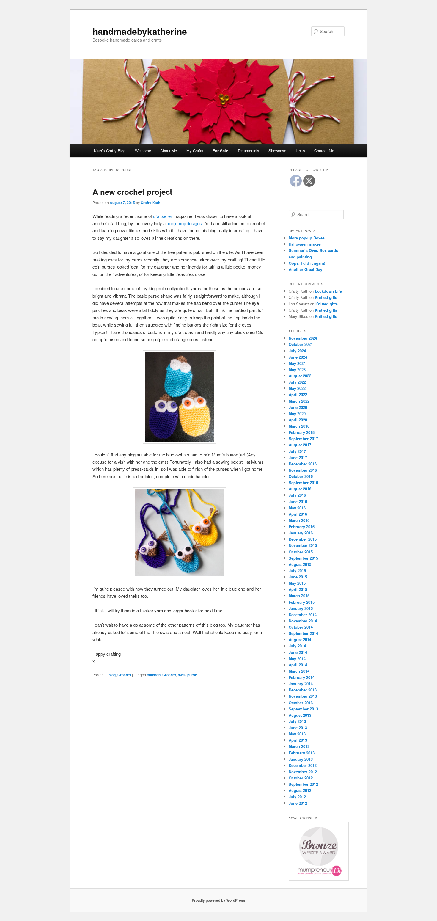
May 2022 (297, 388)
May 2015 (297, 583)
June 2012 (298, 803)
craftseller (162, 216)
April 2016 (298, 514)
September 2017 (303, 438)
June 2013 (298, 727)
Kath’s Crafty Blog (109, 150)
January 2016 (301, 533)
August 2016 (300, 489)
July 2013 (297, 721)
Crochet (124, 674)
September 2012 (303, 784)
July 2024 (297, 351)
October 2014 (301, 627)
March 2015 (299, 595)
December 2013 (303, 690)
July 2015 (297, 570)
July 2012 (297, 796)
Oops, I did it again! (307, 263)
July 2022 (297, 382)
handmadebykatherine (139, 31)
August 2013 (300, 715)
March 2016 (299, 520)
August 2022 (300, 376)
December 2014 (303, 614)
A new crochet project (132, 191)
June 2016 (298, 501)
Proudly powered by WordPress (218, 900)
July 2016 (297, 495)
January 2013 (301, 759)
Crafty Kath (150, 202)
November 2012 (303, 771)
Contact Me (324, 150)
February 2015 (302, 602)
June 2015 (298, 577)
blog (112, 674)
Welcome (143, 150)
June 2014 (298, 652)
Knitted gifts (326, 297)
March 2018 (299, 426)
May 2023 (297, 369)
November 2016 (303, 470)
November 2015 (303, 545)
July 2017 (297, 451)
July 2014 (297, 646)
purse (192, 674)
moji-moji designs (185, 223)
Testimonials (248, 150)
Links (300, 150)
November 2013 (303, 696)
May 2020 (297, 413)
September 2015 (303, 558)
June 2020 (298, 407)
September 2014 (303, 633)
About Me (168, 150)
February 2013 (302, 753)
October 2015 (301, 552)
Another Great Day (305, 269)
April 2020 (298, 420)
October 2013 (301, 702)
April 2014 (298, 665)
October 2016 (301, 476)
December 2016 (303, 464)
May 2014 (297, 658)
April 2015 (298, 589)
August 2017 (300, 445)
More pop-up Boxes (307, 238)
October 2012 (301, 778)
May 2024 (297, 363)
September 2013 (303, 709)
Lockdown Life (328, 291)
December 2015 (303, 539)
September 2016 (303, 482)
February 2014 (302, 677)
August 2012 (300, 790)
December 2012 (303, 765)
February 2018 (302, 432)
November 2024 (303, 338)
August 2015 (300, 564)
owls (182, 674)
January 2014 (301, 683)
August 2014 (300, 639)
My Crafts (194, 150)
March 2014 (299, 671)
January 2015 (301, 608)
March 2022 (299, 401)
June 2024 (298, 357)
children (154, 674)
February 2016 (302, 526)
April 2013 (298, 740)
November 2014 (303, 621)
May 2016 (297, 508)
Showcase (277, 150)
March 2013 (299, 746)
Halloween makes (305, 244)
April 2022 (298, 394)
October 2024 (301, 344)
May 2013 (297, 734)
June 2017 (298, 457)
